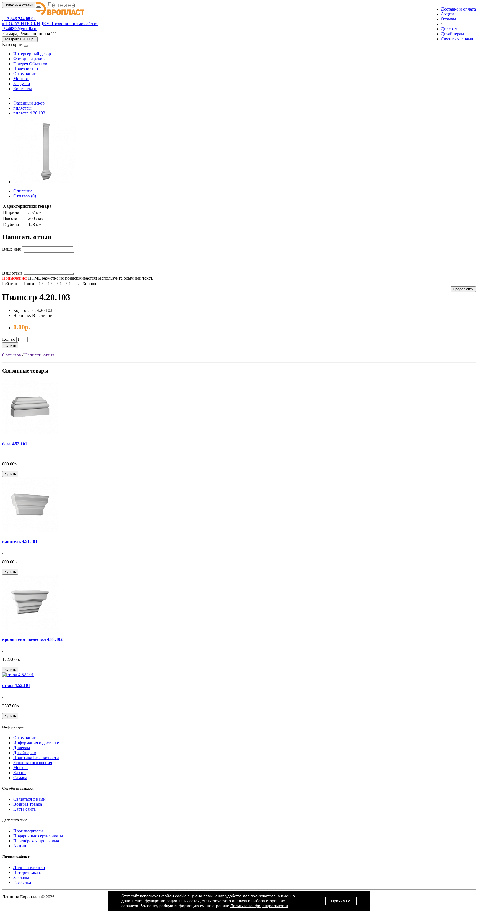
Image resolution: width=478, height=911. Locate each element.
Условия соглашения (32, 762)
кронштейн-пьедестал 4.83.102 (32, 639)
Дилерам (21, 747)
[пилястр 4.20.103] (44, 181)
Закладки (22, 877)
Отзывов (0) (24, 196)
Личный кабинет (29, 867)
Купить (10, 345)
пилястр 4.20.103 (29, 113)
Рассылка (22, 882)
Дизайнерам (24, 752)
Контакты (22, 88)
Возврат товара (27, 804)
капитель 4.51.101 (19, 541)
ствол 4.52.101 (16, 685)
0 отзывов (11, 355)
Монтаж (21, 78)
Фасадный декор (29, 58)
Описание (22, 191)
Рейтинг (10, 283)
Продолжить (463, 289)
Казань (19, 772)
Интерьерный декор (32, 53)
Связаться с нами (29, 799)
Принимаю (341, 901)
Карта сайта (24, 809)
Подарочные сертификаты (38, 836)
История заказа (27, 872)
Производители (28, 831)
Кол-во (8, 339)
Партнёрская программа (36, 841)
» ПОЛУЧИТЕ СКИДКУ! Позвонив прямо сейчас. (50, 23)
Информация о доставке (36, 742)
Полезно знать (26, 68)
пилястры (22, 108)
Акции (19, 846)
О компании (25, 73)
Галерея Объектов (30, 63)
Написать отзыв (39, 355)
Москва (20, 767)
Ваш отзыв (12, 273)
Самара (20, 777)
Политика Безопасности (36, 757)
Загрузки (21, 83)
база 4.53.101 (14, 443)
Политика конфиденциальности (259, 906)
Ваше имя (11, 249)
